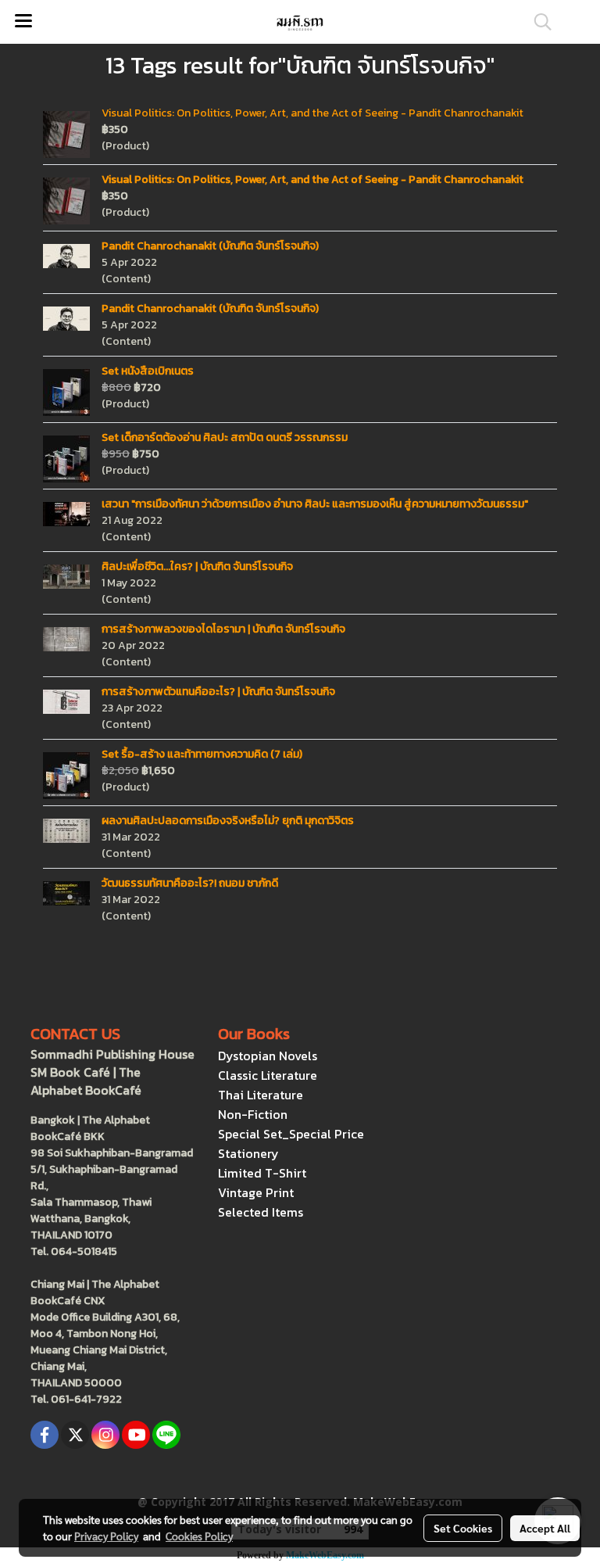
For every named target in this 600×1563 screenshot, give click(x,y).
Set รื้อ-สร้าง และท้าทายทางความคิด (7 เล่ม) (202, 754)
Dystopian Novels (267, 1055)
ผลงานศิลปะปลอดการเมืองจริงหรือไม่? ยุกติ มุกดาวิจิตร (228, 820)
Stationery (248, 1153)
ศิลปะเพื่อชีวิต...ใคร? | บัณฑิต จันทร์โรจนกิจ (197, 566)
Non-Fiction (253, 1114)
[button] (537, 21)
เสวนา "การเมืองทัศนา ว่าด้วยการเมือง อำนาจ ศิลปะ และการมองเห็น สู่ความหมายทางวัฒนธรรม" (315, 504)
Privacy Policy (106, 1536)
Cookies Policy (199, 1536)
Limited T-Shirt (262, 1172)
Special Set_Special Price (291, 1133)
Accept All (545, 1528)
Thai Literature (260, 1094)
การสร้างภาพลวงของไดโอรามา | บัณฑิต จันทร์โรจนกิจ (223, 629)
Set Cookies (463, 1528)
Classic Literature (267, 1075)
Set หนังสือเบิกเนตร (148, 371)
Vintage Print (256, 1192)
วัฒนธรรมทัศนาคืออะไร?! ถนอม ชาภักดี (190, 883)
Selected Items (260, 1212)
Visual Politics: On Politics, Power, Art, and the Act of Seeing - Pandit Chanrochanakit (312, 113)
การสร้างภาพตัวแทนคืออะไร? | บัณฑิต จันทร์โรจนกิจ (218, 691)
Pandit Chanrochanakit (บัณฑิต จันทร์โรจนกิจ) (210, 246)
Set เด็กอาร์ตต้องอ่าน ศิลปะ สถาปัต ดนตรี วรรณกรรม (225, 437)
